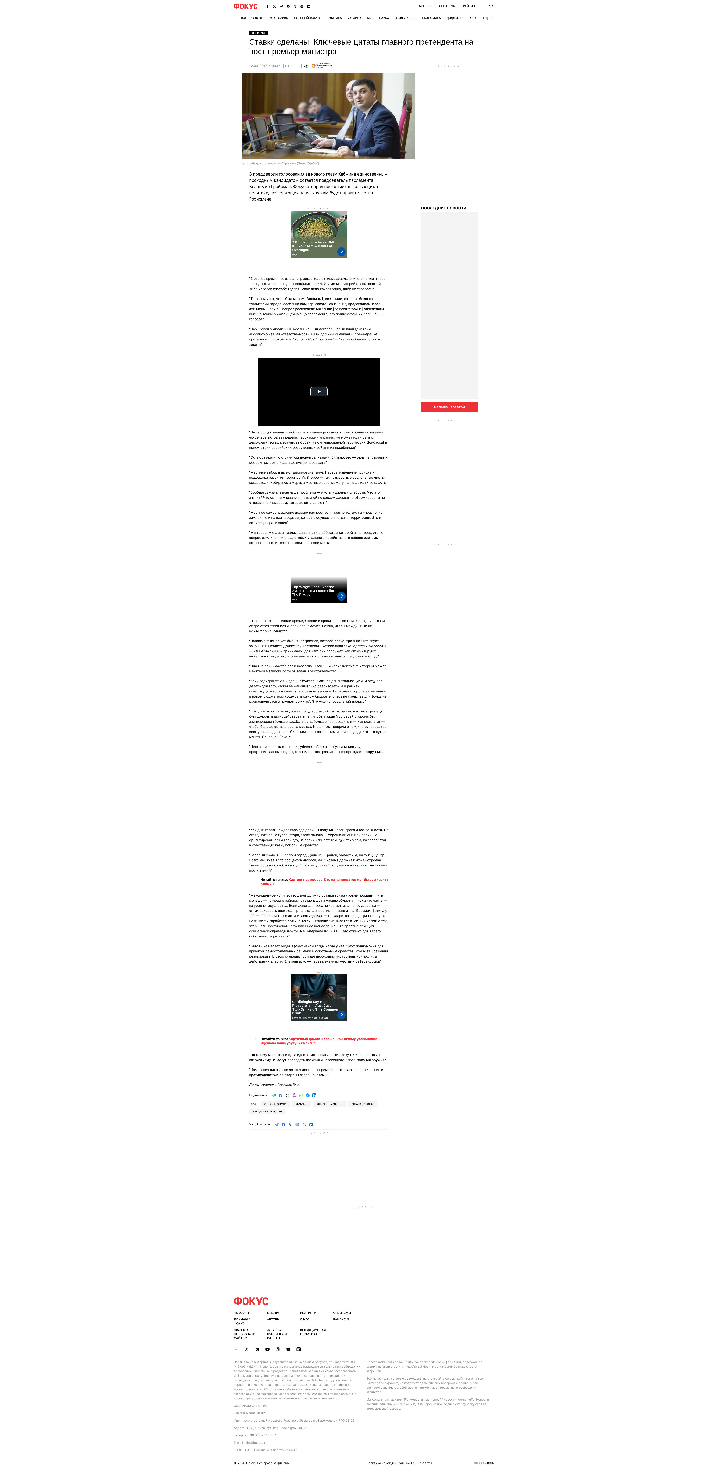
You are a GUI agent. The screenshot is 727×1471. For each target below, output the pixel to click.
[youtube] (267, 1349)
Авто (473, 18)
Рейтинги (471, 6)
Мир (370, 18)
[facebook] (236, 1349)
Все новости (251, 18)
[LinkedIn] (308, 6)
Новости (241, 1313)
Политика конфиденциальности (390, 1463)
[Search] (491, 5)
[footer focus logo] (251, 1301)
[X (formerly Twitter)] (274, 6)
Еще (486, 18)
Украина (354, 18)
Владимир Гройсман (268, 1111)
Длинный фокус (242, 1321)
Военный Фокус (307, 18)
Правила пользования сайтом (245, 1334)
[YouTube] (288, 6)
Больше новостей (449, 407)
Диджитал (455, 18)
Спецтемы (447, 6)
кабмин (302, 1104)
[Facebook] (267, 6)
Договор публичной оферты (277, 1334)
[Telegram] (281, 6)
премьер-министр (330, 1104)
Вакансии (341, 1319)
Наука (384, 18)
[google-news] (288, 1349)
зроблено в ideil (484, 1463)
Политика (333, 18)
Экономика (431, 18)
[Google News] (301, 6)
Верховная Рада (276, 1104)
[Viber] (295, 6)
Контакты (425, 1463)
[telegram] (257, 1349)
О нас (305, 1319)
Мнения (425, 6)
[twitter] (246, 1349)
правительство (363, 1104)
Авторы (273, 1319)
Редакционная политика (313, 1332)
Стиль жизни (406, 18)
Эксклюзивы (278, 18)
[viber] (278, 1349)
